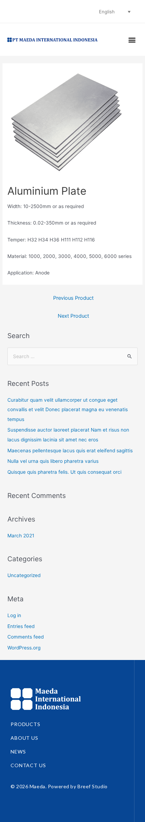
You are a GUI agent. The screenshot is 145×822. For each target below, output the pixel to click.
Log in (14, 615)
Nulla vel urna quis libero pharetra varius (53, 461)
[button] (132, 39)
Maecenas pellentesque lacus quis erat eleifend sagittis (70, 450)
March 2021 (20, 535)
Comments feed (25, 637)
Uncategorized (23, 575)
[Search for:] (72, 356)
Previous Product (73, 298)
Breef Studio (92, 786)
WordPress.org (23, 648)
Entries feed (20, 626)
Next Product (73, 316)
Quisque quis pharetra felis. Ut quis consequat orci (64, 472)
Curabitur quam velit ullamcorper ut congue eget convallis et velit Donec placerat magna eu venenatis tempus (67, 409)
